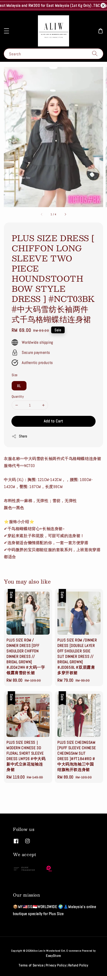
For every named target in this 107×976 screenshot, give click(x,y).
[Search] (94, 54)
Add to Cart (53, 420)
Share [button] (23, 436)
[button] (6, 31)
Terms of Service (31, 965)
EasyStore (53, 955)
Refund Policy (78, 965)
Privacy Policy (56, 965)
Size (15, 375)
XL (19, 385)
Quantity (18, 396)
